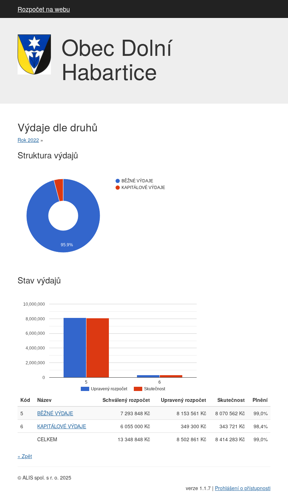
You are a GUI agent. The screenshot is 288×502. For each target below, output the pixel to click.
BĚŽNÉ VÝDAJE (55, 413)
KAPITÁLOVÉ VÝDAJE (61, 426)
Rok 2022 (28, 139)
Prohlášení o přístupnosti (242, 487)
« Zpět (25, 455)
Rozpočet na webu (44, 8)
